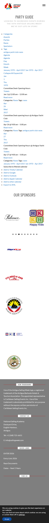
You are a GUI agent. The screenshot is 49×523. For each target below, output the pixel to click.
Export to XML (10, 185)
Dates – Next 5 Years (12, 468)
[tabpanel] (12, 217)
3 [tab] (19, 234)
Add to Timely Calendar (13, 170)
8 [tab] (34, 234)
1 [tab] (13, 234)
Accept (7, 519)
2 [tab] (16, 234)
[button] (15, 166)
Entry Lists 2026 (10, 458)
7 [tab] (31, 234)
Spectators (8, 46)
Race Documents (10, 463)
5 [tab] (25, 234)
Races (6, 43)
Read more (8, 97)
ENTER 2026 (9, 453)
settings (22, 515)
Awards (7, 37)
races (21, 52)
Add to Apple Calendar (13, 179)
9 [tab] (37, 234)
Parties (6, 40)
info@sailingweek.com (14, 440)
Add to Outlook (10, 176)
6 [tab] (28, 234)
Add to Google (9, 172)
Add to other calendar (12, 182)
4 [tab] (22, 234)
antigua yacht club (11, 52)
